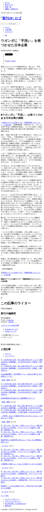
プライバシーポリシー (13, 501)
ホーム (7, 2)
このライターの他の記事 (10, 325)
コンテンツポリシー (12, 499)
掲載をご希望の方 (11, 9)
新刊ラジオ (9, 5)
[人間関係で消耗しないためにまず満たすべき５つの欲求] (22, 454)
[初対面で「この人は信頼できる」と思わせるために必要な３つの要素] (22, 476)
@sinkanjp (10, 320)
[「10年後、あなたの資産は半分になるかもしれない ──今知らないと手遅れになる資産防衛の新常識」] (22, 408)
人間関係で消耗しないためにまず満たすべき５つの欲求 (21, 464)
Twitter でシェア (10, 331)
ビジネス (5, 446)
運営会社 (8, 506)
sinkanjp (11, 322)
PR (6, 35)
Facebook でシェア (11, 329)
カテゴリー (9, 32)
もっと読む (5, 495)
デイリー (8, 354)
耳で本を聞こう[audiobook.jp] (15, 503)
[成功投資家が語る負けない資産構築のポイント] (22, 388)
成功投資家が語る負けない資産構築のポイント (18, 398)
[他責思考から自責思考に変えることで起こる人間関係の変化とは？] (22, 430)
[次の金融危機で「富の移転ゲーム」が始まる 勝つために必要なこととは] (22, 364)
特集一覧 (8, 7)
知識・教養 (6, 380)
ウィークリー (10, 356)
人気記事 (8, 29)
